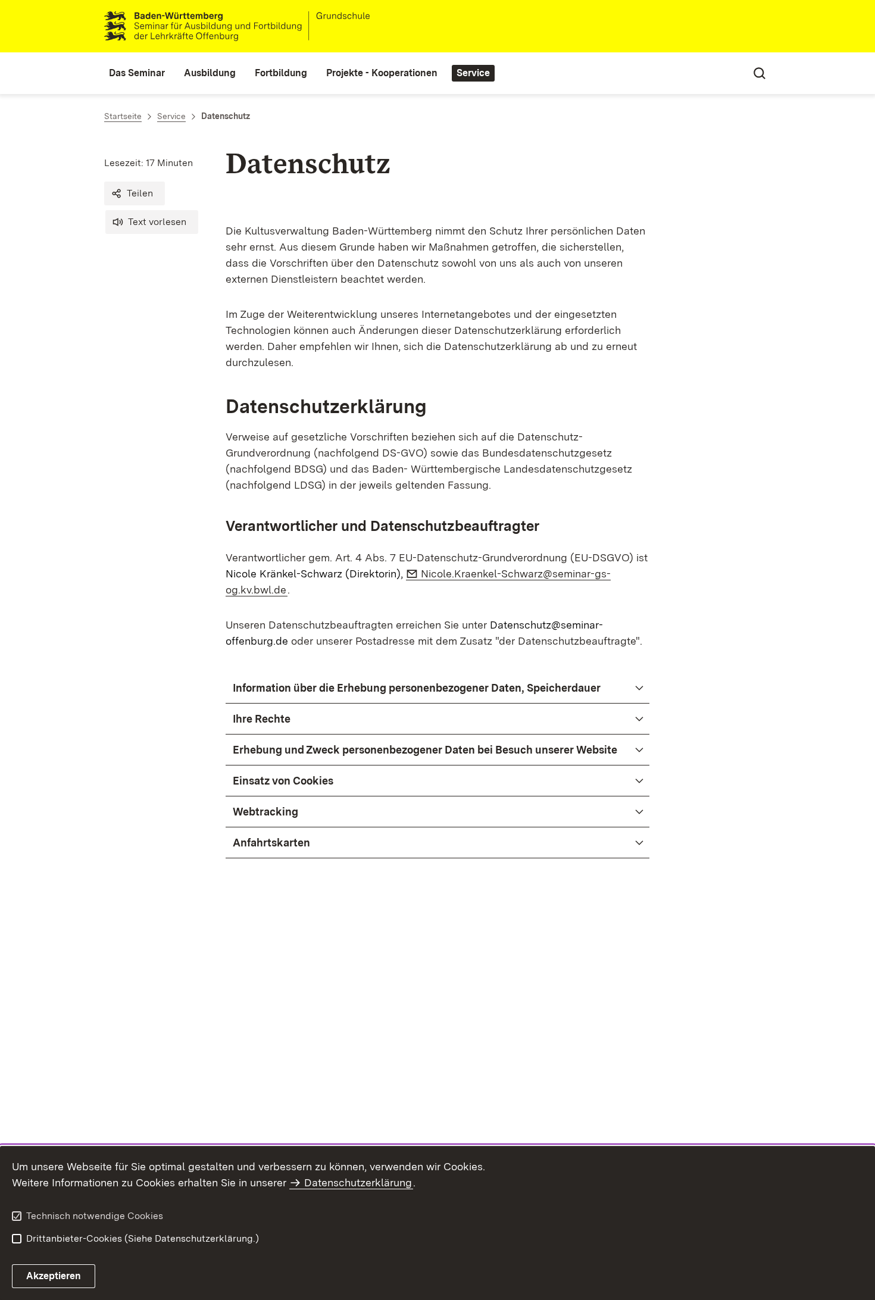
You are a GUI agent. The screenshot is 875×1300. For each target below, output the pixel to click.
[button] (134, 193)
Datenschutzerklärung (358, 1182)
